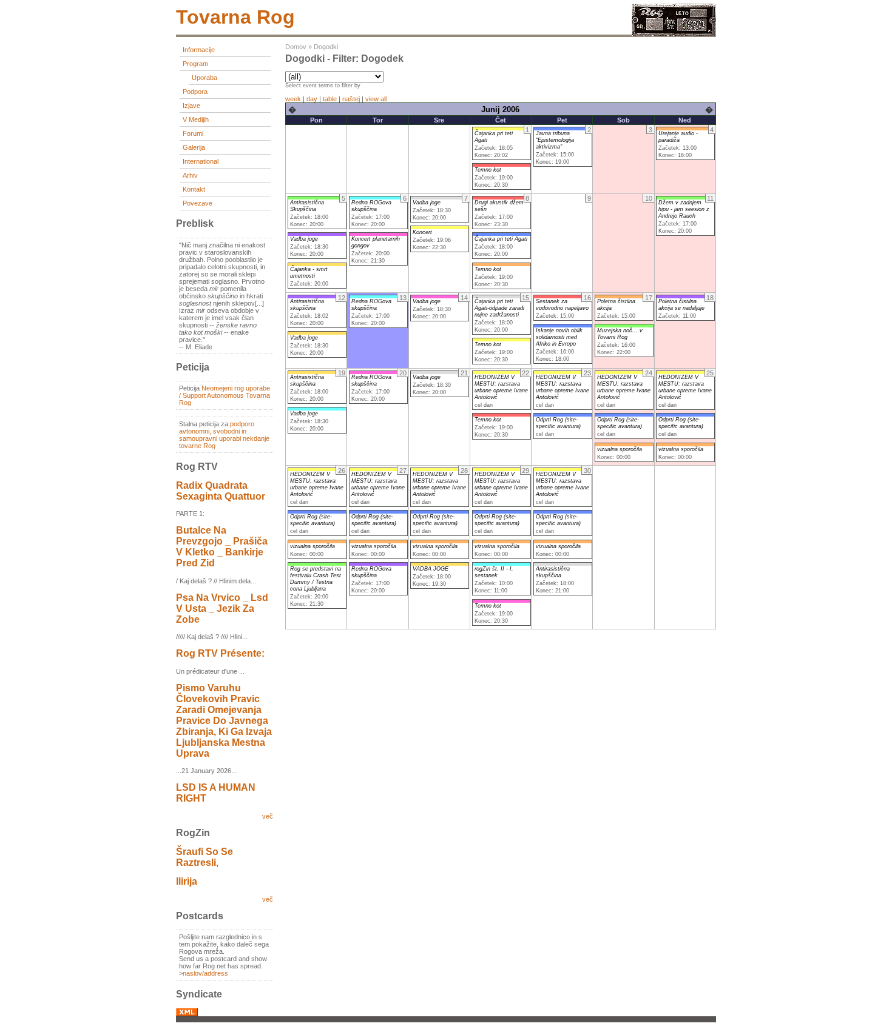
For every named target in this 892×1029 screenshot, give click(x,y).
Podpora (195, 91)
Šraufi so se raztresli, (204, 857)
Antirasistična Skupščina (307, 205)
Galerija (194, 147)
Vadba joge (304, 239)
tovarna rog (235, 17)
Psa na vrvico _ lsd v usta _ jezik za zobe (222, 608)
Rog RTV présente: (220, 653)
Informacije (199, 49)
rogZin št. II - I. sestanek (494, 572)
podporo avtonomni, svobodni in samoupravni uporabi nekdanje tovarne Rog (224, 434)
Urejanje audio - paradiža (678, 136)
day (311, 98)
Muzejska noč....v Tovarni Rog (620, 333)
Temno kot (488, 170)
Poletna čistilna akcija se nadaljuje (681, 304)
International (200, 161)
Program (195, 63)
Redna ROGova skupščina (371, 205)
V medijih (196, 119)
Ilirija (186, 881)
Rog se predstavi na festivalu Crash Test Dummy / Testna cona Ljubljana (315, 579)
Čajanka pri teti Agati (501, 239)
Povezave (197, 203)
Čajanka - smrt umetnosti (309, 272)
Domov (295, 46)
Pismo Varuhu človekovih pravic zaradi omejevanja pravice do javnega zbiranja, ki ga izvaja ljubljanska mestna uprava (224, 721)
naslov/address (205, 973)
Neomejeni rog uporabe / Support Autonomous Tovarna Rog (224, 395)
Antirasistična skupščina (307, 304)
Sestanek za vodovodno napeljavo (562, 304)
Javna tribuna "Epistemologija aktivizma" (555, 140)
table (330, 98)
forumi (193, 133)
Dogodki (326, 46)
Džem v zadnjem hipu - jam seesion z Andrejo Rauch (683, 209)
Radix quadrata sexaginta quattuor (220, 490)
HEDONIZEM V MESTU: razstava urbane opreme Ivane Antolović (501, 387)
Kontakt (194, 189)
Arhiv (190, 175)
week (293, 98)
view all (376, 98)
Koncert (422, 232)
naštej (351, 98)
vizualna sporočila (619, 449)
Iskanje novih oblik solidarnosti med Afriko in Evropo (559, 337)
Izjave (191, 105)
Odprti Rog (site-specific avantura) (558, 423)
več (267, 816)
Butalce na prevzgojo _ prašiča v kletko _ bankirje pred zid (222, 546)
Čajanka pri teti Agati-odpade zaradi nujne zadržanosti (499, 308)
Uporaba (204, 77)
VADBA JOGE (430, 569)
